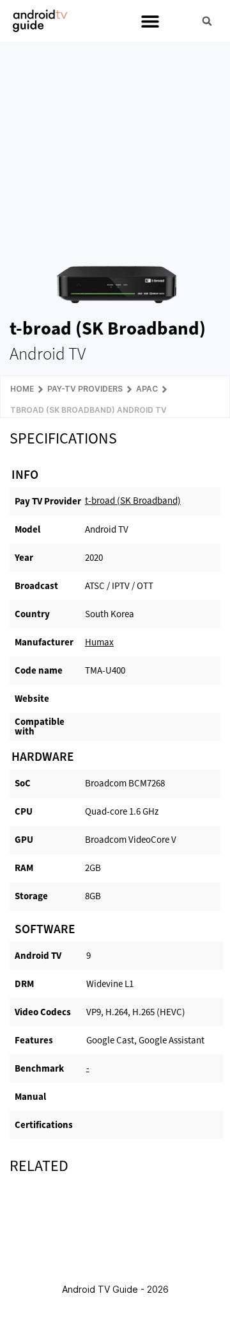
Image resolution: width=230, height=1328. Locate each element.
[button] (149, 20)
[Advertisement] (116, 144)
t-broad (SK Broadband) (133, 500)
